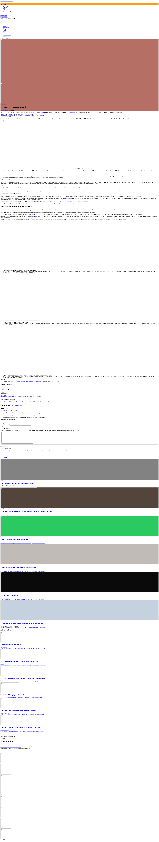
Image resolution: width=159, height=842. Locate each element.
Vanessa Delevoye (4, 110)
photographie (10, 115)
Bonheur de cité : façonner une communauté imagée (17, 483)
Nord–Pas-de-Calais (34, 115)
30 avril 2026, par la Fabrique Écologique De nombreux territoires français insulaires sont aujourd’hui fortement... (22, 731)
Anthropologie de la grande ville (10, 644)
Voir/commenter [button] (16, 405)
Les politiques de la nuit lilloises (10, 595)
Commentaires (3, 104)
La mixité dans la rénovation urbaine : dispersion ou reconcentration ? (27, 381)
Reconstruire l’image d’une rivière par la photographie (18, 567)
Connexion (3, 452)
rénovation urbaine (71, 112)
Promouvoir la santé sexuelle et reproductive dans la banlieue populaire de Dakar (26, 511)
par (10, 410)
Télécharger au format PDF (5, 116)
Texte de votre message (6, 428)
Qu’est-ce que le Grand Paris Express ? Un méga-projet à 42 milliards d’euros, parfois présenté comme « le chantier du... (24, 681)
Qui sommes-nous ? (7, 35)
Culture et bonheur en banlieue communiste (14, 539)
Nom (2, 423)
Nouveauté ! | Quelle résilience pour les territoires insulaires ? (20, 727)
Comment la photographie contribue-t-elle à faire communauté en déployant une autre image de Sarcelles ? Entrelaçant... (24, 486)
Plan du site (2, 840)
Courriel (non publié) (5, 424)
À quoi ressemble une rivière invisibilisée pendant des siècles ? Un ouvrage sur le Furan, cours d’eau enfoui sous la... (23, 571)
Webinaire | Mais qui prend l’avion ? (12, 695)
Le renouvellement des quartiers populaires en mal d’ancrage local (21, 623)
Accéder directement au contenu (6, 1)
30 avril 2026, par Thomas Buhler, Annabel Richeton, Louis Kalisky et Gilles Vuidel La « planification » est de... (22, 714)
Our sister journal (3, 15)
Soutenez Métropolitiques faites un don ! (6, 4)
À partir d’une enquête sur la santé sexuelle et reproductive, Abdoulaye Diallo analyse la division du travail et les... (22, 515)
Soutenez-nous (9, 24)
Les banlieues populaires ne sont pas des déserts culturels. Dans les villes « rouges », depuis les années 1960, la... (22, 543)
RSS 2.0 (20, 840)
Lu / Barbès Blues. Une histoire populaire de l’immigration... (19, 661)
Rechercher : (2, 38)
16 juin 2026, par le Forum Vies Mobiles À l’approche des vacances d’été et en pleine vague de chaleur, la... (21, 697)
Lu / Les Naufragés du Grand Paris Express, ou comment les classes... (22, 678)
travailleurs (31, 216)
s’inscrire (8, 452)
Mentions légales (15, 840)
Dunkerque (43, 112)
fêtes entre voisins (67, 198)
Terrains (2, 480)
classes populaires (3, 115)
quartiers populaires (18, 115)
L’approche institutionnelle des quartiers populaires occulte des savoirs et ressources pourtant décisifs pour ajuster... (22, 627)
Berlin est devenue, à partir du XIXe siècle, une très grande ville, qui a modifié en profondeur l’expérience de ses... (22, 648)
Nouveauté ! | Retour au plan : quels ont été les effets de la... (19, 710)
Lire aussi (3, 457)
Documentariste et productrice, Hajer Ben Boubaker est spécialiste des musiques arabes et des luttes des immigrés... (23, 665)
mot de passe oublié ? (15, 452)
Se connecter (8, 840)
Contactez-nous (6, 36)
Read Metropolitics (6, 33)
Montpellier (94, 182)
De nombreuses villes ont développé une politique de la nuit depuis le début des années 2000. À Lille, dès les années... (23, 599)
